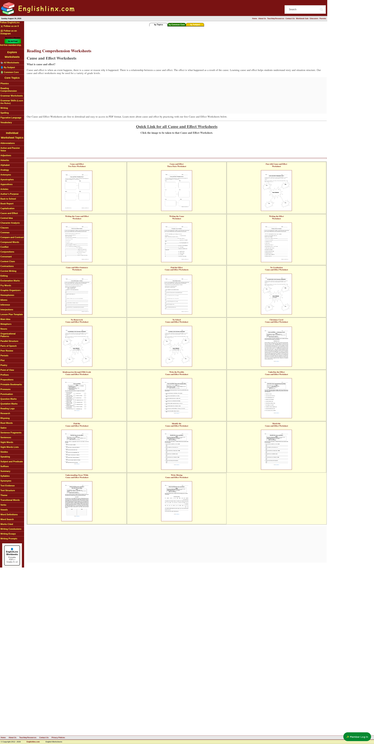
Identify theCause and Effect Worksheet (176, 424)
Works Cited (6, 524)
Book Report (6, 203)
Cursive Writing (8, 271)
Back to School (8, 198)
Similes (4, 452)
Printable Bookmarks (11, 384)
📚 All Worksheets (9, 62)
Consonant (6, 256)
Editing (4, 276)
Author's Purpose (9, 194)
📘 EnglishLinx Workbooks (12, 555)
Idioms (3, 300)
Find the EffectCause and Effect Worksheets (176, 268)
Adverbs (4, 160)
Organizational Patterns (7, 334)
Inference (5, 304)
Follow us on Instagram (8, 32)
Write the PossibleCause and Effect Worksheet (176, 373)
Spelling (4, 113)
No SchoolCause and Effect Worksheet (176, 321)
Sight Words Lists (9, 447)
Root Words (6, 423)
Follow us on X (11, 26)
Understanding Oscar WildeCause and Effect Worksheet (76, 476)
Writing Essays (8, 533)
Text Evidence (7, 485)
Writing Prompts (8, 538)
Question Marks (8, 399)
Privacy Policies (58, 738)
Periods (4, 355)
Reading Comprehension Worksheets (59, 51)
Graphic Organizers (10, 290)
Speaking (5, 456)
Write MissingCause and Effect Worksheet (176, 476)
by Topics (158, 25)
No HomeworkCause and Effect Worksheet (76, 321)
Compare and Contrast (12, 237)
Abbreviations (7, 143)
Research (5, 413)
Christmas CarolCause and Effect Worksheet (276, 321)
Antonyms (5, 174)
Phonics (4, 83)
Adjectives (5, 155)
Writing (4, 108)
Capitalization (7, 208)
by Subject (195, 25)
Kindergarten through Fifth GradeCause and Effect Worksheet (77, 373)
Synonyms (5, 481)
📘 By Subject (7, 67)
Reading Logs (7, 408)
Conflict (4, 247)
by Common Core (177, 25)
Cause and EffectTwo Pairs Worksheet (77, 165)
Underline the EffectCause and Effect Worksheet (276, 373)
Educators (314, 19)
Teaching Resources (275, 19)
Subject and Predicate (11, 461)
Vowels (4, 509)
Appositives (6, 184)
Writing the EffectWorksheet (276, 217)
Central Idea (6, 218)
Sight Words (6, 442)
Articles (4, 189)
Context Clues (7, 261)
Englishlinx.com (33, 742)
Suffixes (4, 466)
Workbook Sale (302, 19)
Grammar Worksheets (11, 95)
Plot (2, 360)
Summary (5, 471)
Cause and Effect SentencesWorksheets (77, 268)
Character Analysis (10, 223)
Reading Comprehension (8, 89)
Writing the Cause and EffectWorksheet (77, 217)
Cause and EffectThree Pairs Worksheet (176, 165)
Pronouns (5, 389)
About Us (262, 19)
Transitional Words (10, 500)
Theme (3, 495)
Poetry (3, 365)
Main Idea (5, 319)
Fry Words (5, 285)
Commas (4, 232)
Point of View (7, 370)
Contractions (7, 266)
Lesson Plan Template (11, 314)
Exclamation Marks (10, 280)
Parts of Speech (8, 346)
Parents (323, 19)
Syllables (5, 476)
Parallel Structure (9, 341)
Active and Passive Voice (10, 149)
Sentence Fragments (10, 432)
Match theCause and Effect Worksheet (276, 424)
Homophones (7, 295)
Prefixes (4, 375)
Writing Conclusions (10, 529)
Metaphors (5, 324)
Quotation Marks (9, 403)
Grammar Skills (11, 101)
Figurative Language (10, 117)
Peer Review (6, 350)
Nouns (3, 329)
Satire (3, 428)
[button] (357, 736)
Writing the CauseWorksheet (176, 217)
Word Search (7, 519)
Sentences (5, 437)
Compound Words (9, 242)
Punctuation (6, 394)
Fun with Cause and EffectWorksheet (276, 165)
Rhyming (5, 418)
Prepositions (6, 379)
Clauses (4, 227)
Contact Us (290, 19)
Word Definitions (9, 514)
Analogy (4, 170)
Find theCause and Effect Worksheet (76, 424)
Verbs (3, 505)
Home (254, 19)
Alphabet (5, 165)
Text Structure (7, 490)
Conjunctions (7, 251)
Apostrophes (7, 179)
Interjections (6, 309)
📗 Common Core (9, 72)
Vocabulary (6, 122)
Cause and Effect (9, 213)
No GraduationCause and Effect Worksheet (276, 268)
